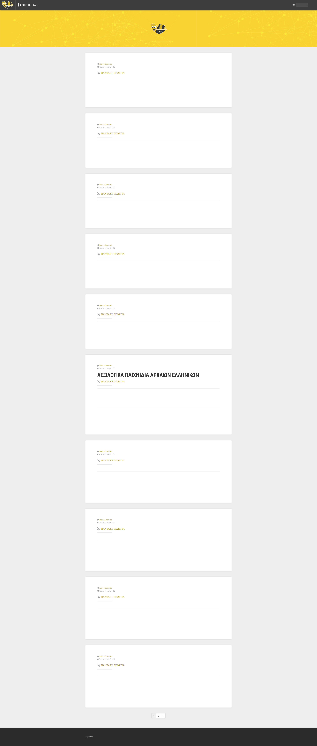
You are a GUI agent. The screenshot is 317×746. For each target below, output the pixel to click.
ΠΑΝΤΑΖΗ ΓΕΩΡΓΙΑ (113, 73)
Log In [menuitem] (35, 5)
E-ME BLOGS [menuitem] (25, 5)
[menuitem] (7, 5)
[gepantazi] (158, 28)
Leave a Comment (105, 64)
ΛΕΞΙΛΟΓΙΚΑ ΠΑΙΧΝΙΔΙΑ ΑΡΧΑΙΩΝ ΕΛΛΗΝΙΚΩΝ (148, 375)
